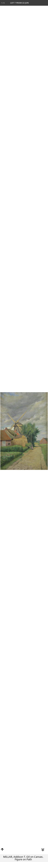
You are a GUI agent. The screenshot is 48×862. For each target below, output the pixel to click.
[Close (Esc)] (45, 3)
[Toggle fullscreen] (34, 3)
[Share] (39, 3)
